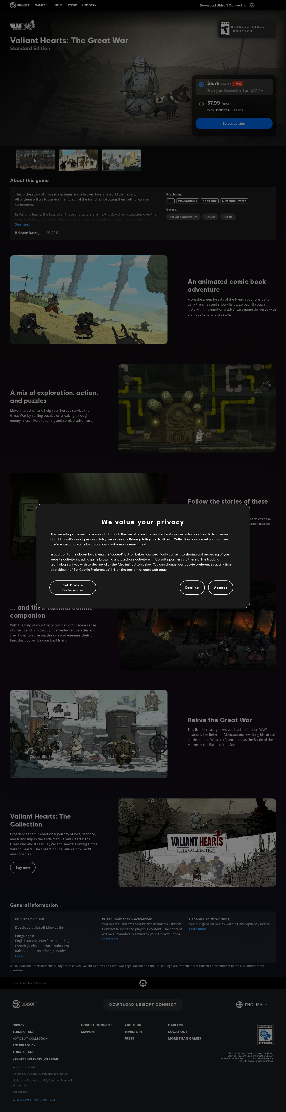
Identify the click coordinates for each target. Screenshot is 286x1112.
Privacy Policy (140, 539)
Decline (192, 587)
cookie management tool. (127, 544)
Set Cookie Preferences (73, 587)
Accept (221, 587)
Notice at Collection (174, 539)
